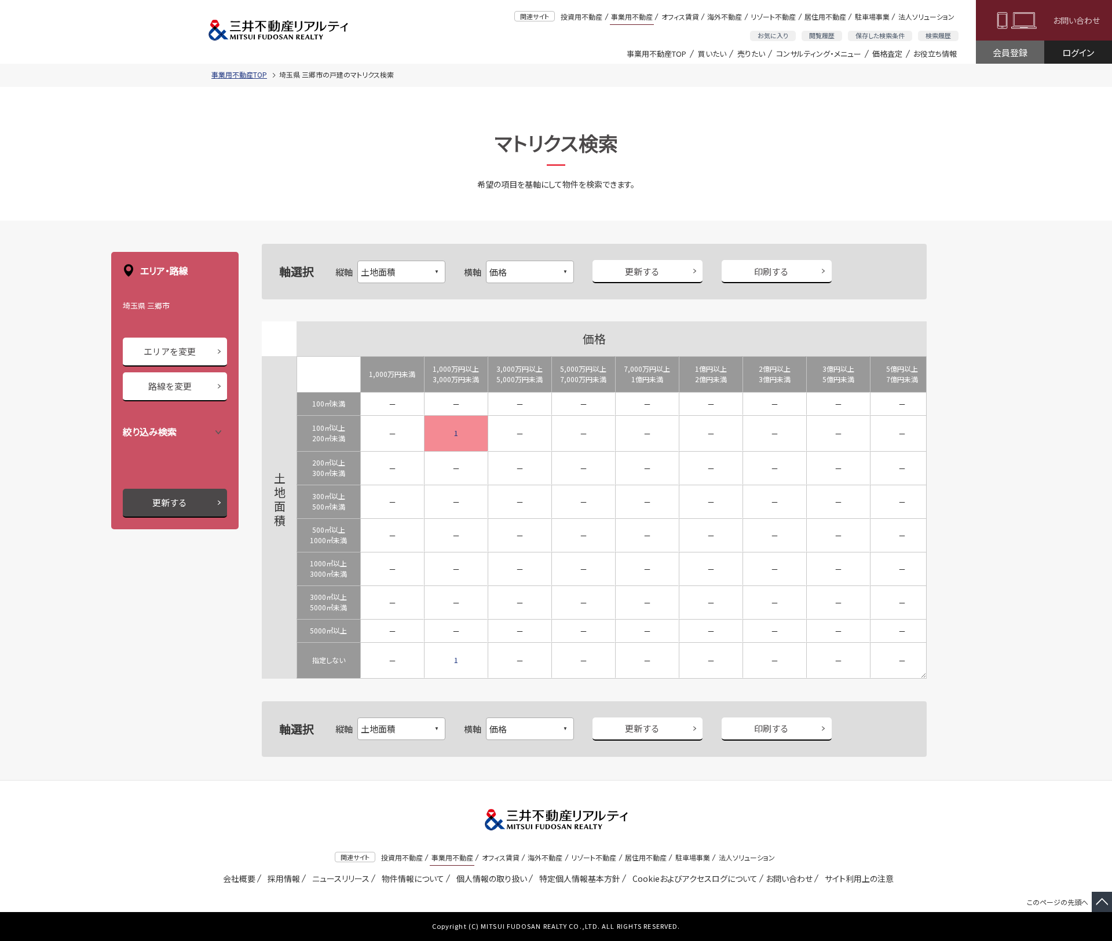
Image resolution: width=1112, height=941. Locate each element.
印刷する (771, 271)
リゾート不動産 (773, 16)
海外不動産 (724, 16)
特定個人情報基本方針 (577, 878)
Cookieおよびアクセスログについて (693, 878)
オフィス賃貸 (680, 16)
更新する (169, 502)
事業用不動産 (632, 16)
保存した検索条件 (880, 35)
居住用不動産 (825, 16)
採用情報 (282, 878)
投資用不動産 (581, 16)
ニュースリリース (339, 878)
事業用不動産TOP (656, 53)
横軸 (472, 272)
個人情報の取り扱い (489, 878)
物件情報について (411, 878)
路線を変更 (170, 386)
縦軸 (344, 272)
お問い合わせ (1076, 20)
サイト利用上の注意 (857, 878)
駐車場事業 (872, 16)
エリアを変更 (170, 351)
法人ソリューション (926, 16)
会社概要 (237, 878)
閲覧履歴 (822, 35)
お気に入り (773, 35)
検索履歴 (938, 35)
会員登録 (1010, 52)
